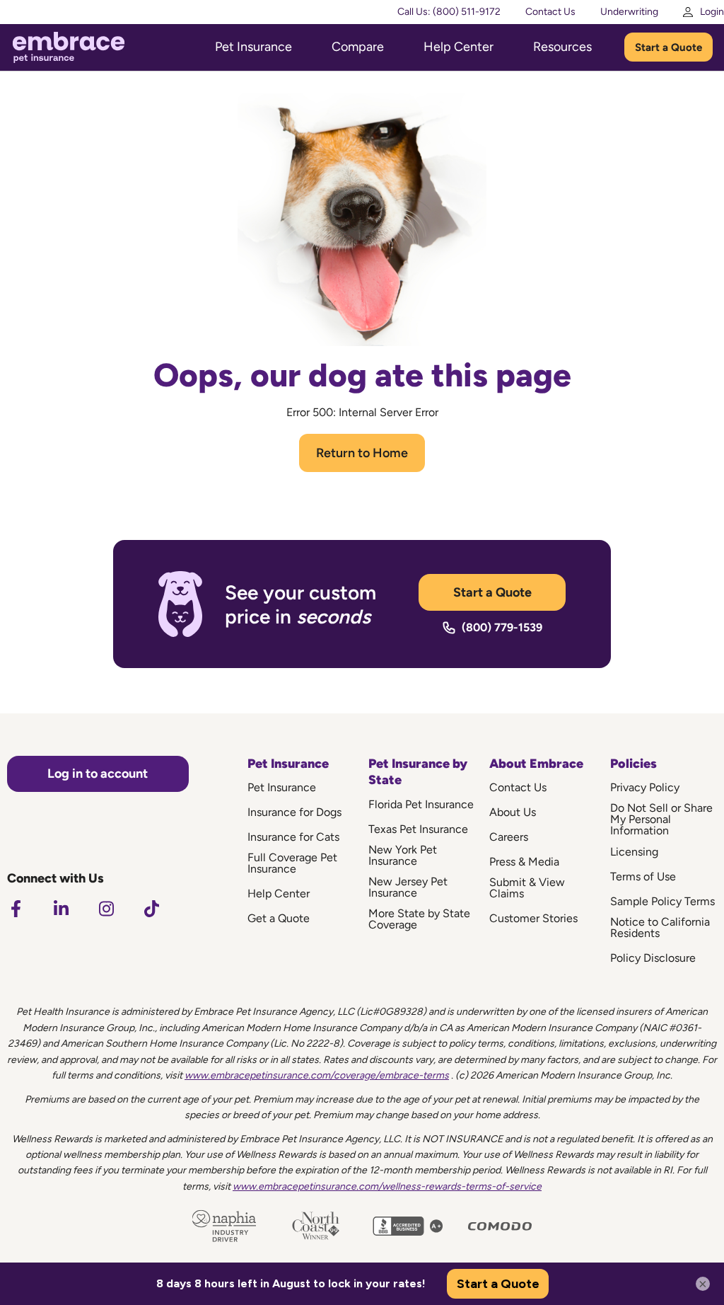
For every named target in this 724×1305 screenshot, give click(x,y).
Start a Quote (668, 47)
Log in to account (97, 773)
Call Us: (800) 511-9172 (449, 12)
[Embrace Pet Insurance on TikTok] (151, 908)
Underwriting (629, 12)
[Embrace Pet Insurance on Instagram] (106, 908)
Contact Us (550, 12)
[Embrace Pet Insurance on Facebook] (15, 908)
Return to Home (362, 453)
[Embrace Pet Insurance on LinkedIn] (60, 908)
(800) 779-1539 (502, 627)
